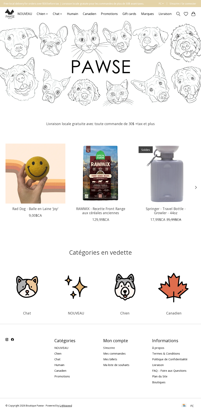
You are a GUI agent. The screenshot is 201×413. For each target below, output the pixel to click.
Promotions (109, 14)
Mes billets (110, 359)
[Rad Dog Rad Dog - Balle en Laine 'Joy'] (35, 174)
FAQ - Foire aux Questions (169, 370)
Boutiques (158, 382)
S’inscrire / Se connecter (183, 3)
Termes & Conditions (166, 353)
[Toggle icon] (178, 14)
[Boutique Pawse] (10, 13)
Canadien (89, 14)
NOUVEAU (24, 14)
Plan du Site (159, 376)
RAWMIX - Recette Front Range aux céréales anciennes (100, 210)
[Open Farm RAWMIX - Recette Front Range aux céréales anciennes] (101, 174)
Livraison (165, 14)
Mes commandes (114, 353)
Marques (147, 14)
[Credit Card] (184, 406)
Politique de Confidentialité (169, 359)
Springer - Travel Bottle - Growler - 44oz (166, 210)
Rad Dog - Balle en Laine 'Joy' (35, 208)
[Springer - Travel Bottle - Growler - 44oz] (166, 174)
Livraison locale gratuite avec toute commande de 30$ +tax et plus (100, 123)
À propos (158, 348)
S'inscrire (109, 348)
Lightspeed (66, 405)
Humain (72, 14)
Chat (27, 313)
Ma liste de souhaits (116, 365)
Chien (125, 313)
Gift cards (129, 14)
